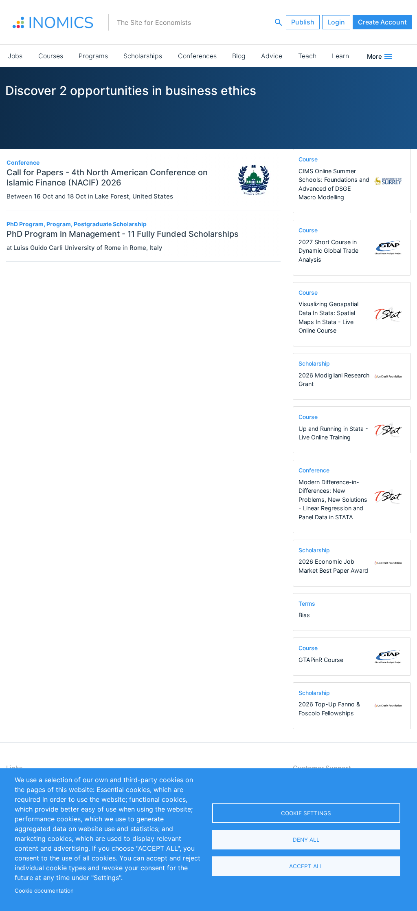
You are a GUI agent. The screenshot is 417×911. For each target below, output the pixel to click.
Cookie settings (306, 813)
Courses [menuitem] (50, 56)
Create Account (382, 22)
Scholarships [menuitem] (142, 56)
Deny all (306, 839)
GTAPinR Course (320, 659)
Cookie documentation (44, 890)
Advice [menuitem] (271, 56)
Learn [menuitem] (340, 56)
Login (336, 22)
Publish (302, 22)
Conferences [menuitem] (197, 56)
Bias (304, 614)
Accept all (306, 866)
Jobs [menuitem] (15, 56)
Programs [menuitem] (93, 56)
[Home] (53, 22)
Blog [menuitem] (239, 56)
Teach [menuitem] (307, 56)
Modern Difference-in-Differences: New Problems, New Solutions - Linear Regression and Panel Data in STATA (332, 500)
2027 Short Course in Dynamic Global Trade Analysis (328, 250)
